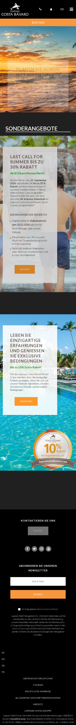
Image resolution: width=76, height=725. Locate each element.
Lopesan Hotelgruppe (38, 711)
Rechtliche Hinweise (38, 691)
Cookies (38, 685)
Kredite (38, 704)
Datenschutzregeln (21, 628)
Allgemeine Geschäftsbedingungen (38, 698)
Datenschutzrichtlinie (47, 609)
